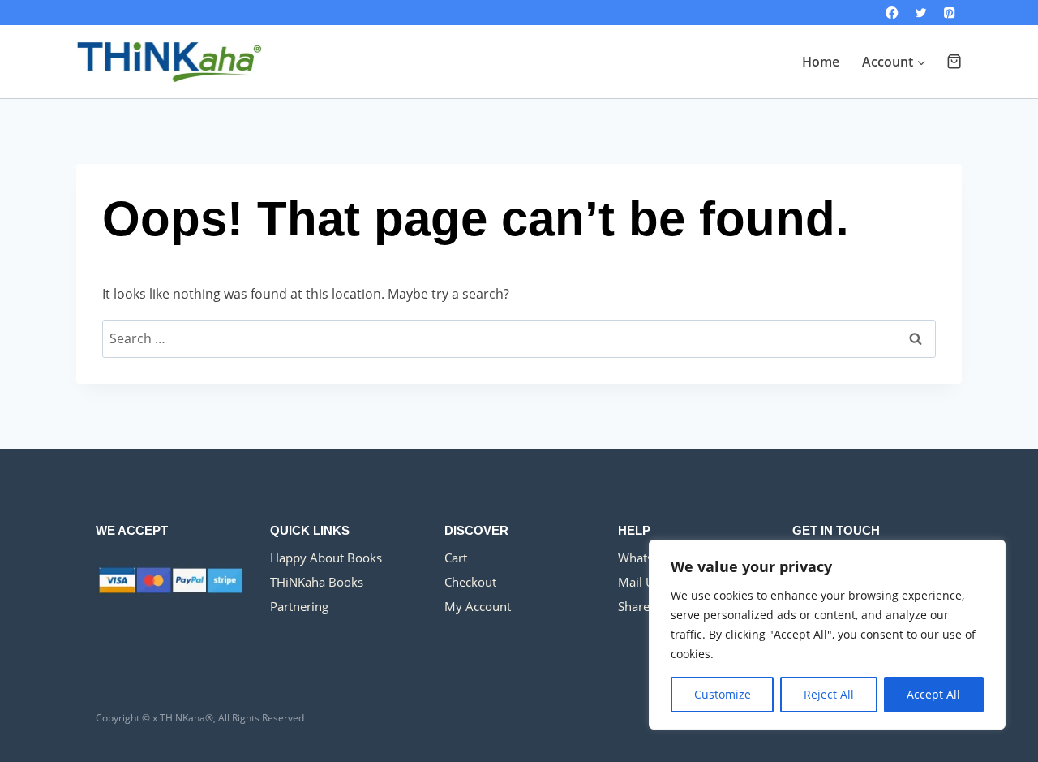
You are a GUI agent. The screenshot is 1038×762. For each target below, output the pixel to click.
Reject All (829, 694)
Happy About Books (326, 557)
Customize (722, 694)
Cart (455, 557)
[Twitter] (920, 12)
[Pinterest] (949, 12)
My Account (477, 606)
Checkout (470, 582)
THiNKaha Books (316, 582)
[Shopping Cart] (954, 61)
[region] (827, 635)
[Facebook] (892, 12)
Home (820, 62)
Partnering (299, 606)
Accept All (933, 694)
